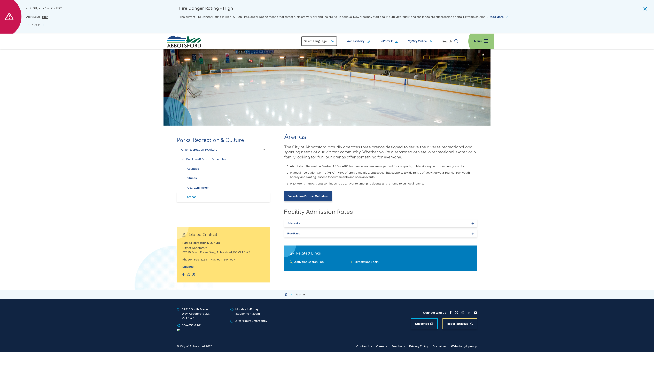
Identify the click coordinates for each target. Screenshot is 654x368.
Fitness (192, 178)
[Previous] (29, 25)
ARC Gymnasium (198, 187)
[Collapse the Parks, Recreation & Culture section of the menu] (264, 149)
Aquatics (193, 168)
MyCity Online (417, 41)
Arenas (191, 197)
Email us (187, 266)
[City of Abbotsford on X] (456, 312)
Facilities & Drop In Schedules (206, 159)
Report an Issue (457, 323)
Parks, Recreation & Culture (198, 149)
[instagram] (188, 274)
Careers (381, 346)
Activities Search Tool (309, 262)
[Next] (42, 25)
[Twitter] (194, 274)
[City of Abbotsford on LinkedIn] (469, 312)
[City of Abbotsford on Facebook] (450, 312)
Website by (464, 346)
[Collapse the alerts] (645, 9)
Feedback (398, 346)
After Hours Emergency (251, 321)
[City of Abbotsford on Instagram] (463, 312)
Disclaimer (440, 346)
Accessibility (355, 41)
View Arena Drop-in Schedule (308, 196)
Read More (496, 17)
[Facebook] (183, 274)
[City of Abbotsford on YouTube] (475, 312)
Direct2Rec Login (367, 262)
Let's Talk (386, 41)
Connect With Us (434, 312)
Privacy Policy (418, 346)
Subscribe (422, 323)
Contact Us (364, 346)
